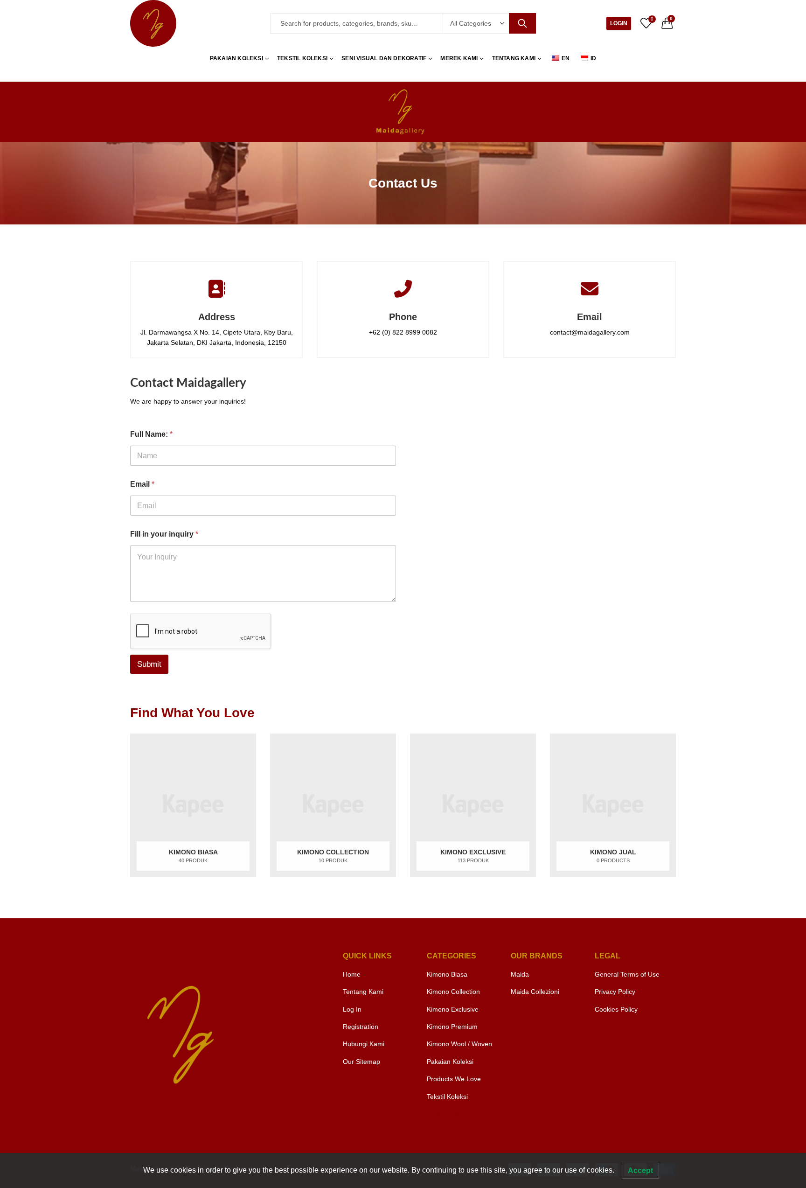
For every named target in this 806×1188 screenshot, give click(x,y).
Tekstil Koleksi (447, 1096)
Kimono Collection (453, 991)
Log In (352, 1009)
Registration (360, 1026)
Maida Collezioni (535, 991)
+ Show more (447, 1114)
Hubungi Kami (363, 1044)
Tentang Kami (363, 991)
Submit (149, 664)
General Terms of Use (627, 974)
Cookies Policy (616, 1009)
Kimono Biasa (447, 974)
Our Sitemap (361, 1061)
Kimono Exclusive (453, 1009)
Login (618, 23)
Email (142, 484)
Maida (520, 974)
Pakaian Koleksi (450, 1061)
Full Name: (151, 434)
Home (352, 974)
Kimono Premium (452, 1026)
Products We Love (454, 1079)
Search (522, 23)
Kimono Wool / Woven (459, 1044)
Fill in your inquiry (164, 534)
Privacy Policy (615, 991)
